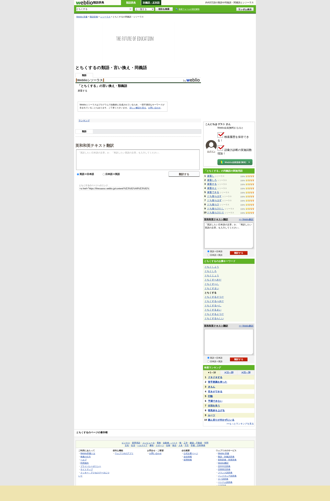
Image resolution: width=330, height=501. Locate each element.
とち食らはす (214, 196)
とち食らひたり (215, 212)
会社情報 (188, 457)
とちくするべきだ (214, 301)
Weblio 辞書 (81, 17)
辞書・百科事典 (198, 445)
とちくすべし (212, 284)
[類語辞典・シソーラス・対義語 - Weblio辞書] (84, 3)
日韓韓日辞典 (224, 469)
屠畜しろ (212, 180)
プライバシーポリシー (90, 466)
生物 (168, 445)
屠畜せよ (212, 188)
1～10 (212, 372)
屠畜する (212, 184)
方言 (187, 445)
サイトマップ (86, 469)
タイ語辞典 (223, 479)
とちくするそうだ (214, 297)
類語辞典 (131, 2)
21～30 (245, 372)
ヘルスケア (142, 445)
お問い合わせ (154, 108)
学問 (206, 443)
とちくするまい (213, 309)
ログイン (211, 151)
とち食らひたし (215, 208)
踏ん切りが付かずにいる (221, 419)
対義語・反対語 (151, 2)
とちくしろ (211, 271)
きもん (211, 386)
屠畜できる (213, 192)
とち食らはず (214, 200)
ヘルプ (83, 460)
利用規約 (84, 463)
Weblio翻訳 (223, 463)
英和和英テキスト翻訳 (94, 145)
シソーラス (105, 17)
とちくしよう (212, 267)
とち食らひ (213, 204)
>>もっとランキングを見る (240, 423)
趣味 (152, 445)
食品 (174, 445)
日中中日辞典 (224, 466)
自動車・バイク (170, 443)
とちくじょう (212, 275)
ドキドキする (215, 377)
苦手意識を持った (217, 382)
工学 (186, 443)
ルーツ (211, 415)
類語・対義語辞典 (226, 457)
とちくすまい (212, 288)
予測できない (215, 401)
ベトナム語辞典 (225, 482)
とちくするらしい (214, 318)
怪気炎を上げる (216, 410)
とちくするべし (213, 305)
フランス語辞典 (225, 472)
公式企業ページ (191, 453)
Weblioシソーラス (90, 80)
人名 (180, 445)
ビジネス (126, 443)
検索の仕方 (85, 457)
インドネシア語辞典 (227, 476)
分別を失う (214, 405)
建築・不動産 (196, 443)
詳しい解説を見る (138, 108)
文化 (127, 445)
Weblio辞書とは (87, 453)
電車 (159, 443)
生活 (133, 445)
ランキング (84, 120)
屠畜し (210, 176)
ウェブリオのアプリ (124, 453)
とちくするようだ (214, 314)
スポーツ (160, 445)
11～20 (228, 372)
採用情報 (188, 460)
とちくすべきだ (213, 279)
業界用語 (136, 443)
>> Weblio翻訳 (246, 219)
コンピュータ (148, 443)
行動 (210, 396)
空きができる (215, 391)
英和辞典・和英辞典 (227, 460)
